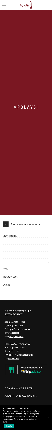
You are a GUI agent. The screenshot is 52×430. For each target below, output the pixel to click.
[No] (48, 417)
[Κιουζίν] (26, 5)
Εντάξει (9, 426)
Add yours (10, 229)
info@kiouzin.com (16, 337)
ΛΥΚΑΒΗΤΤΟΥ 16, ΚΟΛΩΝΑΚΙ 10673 (21, 396)
